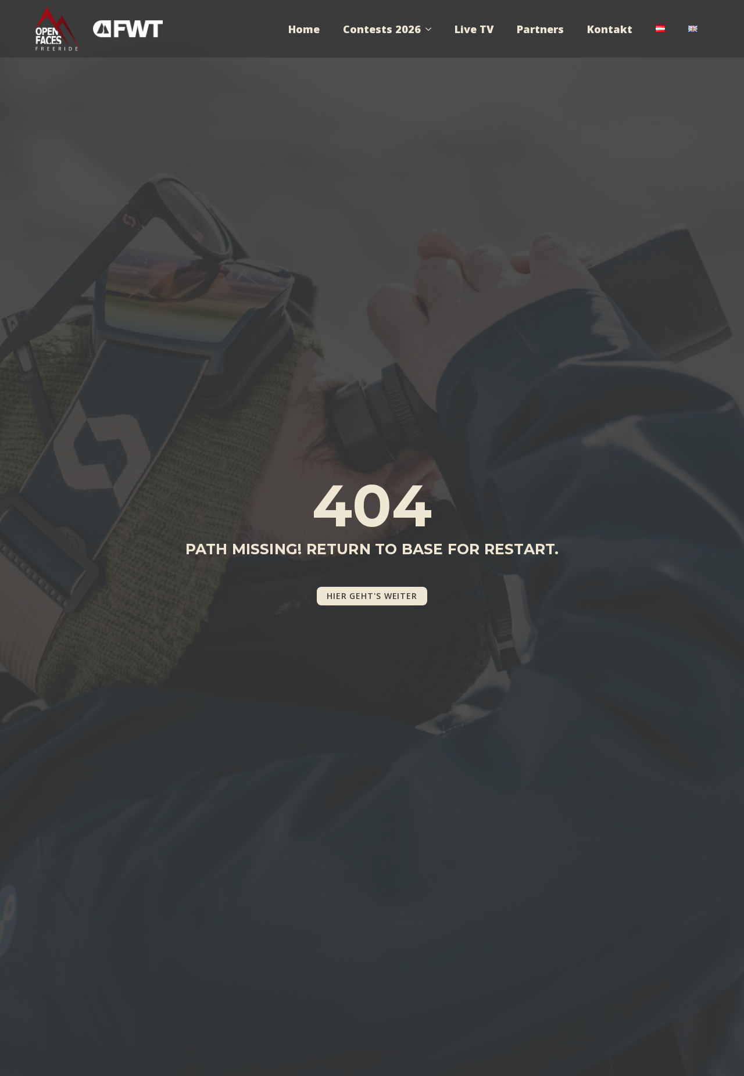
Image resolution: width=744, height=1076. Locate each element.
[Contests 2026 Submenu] (432, 29)
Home (304, 29)
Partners (540, 29)
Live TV (474, 29)
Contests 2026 (382, 29)
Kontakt (609, 29)
